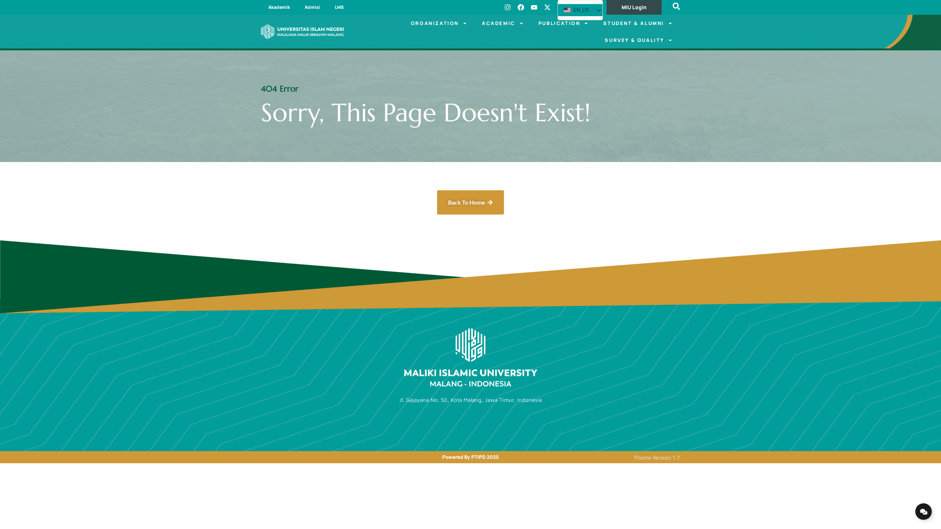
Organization (435, 23)
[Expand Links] (923, 511)
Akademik (279, 7)
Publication (559, 23)
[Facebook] (520, 7)
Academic (498, 23)
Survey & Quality (634, 40)
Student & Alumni (633, 23)
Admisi (312, 7)
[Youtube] (534, 7)
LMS (339, 7)
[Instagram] (507, 7)
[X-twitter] (547, 7)
